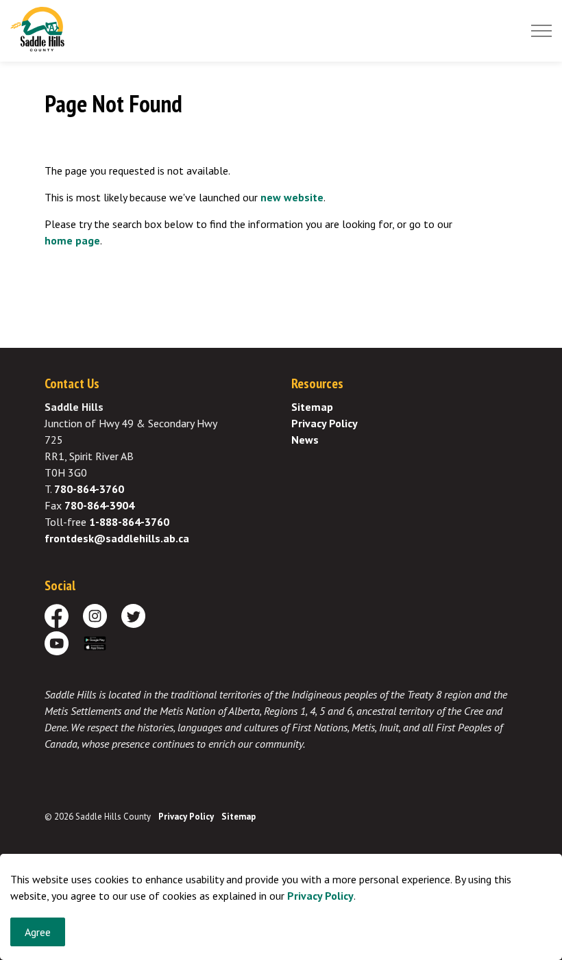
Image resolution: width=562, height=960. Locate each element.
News (305, 439)
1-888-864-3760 (129, 522)
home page (72, 240)
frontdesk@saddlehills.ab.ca (117, 538)
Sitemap (312, 407)
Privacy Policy (320, 895)
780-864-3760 (89, 489)
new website (291, 197)
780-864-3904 (99, 505)
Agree (38, 932)
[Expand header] (541, 31)
